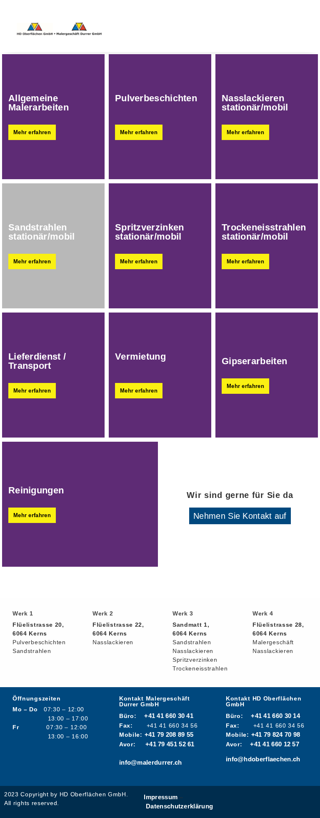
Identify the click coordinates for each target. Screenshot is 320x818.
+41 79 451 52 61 (170, 744)
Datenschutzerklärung (179, 806)
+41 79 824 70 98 (275, 734)
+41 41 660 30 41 (168, 715)
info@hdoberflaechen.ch (263, 759)
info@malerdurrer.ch (150, 762)
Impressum (161, 796)
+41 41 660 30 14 (275, 715)
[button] (203, 26)
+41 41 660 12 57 (274, 744)
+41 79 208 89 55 (169, 734)
